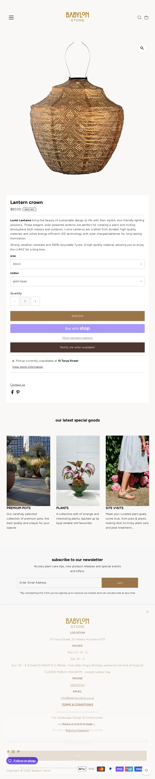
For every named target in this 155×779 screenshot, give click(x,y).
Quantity (16, 293)
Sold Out (78, 316)
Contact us (17, 384)
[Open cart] (146, 17)
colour (14, 273)
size (13, 256)
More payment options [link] (77, 338)
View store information (27, 367)
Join (120, 582)
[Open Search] (139, 17)
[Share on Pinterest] (18, 393)
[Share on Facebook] (12, 393)
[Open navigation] (23, 17)
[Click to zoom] (142, 48)
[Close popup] (147, 611)
